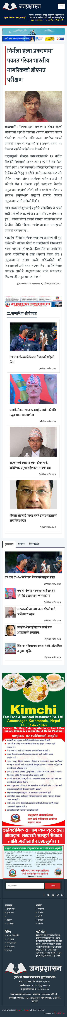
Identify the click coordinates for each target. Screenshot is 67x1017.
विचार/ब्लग (11, 946)
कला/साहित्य (11, 943)
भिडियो (40, 923)
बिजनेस (40, 912)
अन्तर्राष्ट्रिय (10, 923)
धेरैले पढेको (34, 544)
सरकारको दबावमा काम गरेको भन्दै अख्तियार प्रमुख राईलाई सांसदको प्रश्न (30, 465)
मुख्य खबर (9, 544)
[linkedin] (62, 895)
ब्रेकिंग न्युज (10, 909)
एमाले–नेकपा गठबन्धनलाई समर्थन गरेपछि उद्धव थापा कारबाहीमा (33, 412)
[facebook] (44, 895)
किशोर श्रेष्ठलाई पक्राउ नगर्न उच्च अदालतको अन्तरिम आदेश (33, 518)
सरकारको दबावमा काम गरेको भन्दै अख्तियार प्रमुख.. (36, 612)
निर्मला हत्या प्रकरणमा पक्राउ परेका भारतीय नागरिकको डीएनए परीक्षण (30, 65)
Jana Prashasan (23, 1010)
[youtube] (53, 895)
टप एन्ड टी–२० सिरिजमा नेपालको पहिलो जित (32, 360)
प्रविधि (40, 916)
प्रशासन (21, 544)
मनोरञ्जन (41, 909)
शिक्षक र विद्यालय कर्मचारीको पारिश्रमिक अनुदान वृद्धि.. (39, 648)
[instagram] (58, 895)
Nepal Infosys (59, 1013)
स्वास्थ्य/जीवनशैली (13, 935)
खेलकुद (40, 920)
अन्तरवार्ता (10, 939)
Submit (52, 885)
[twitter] (48, 895)
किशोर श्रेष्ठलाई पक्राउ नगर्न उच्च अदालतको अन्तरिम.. (34, 630)
